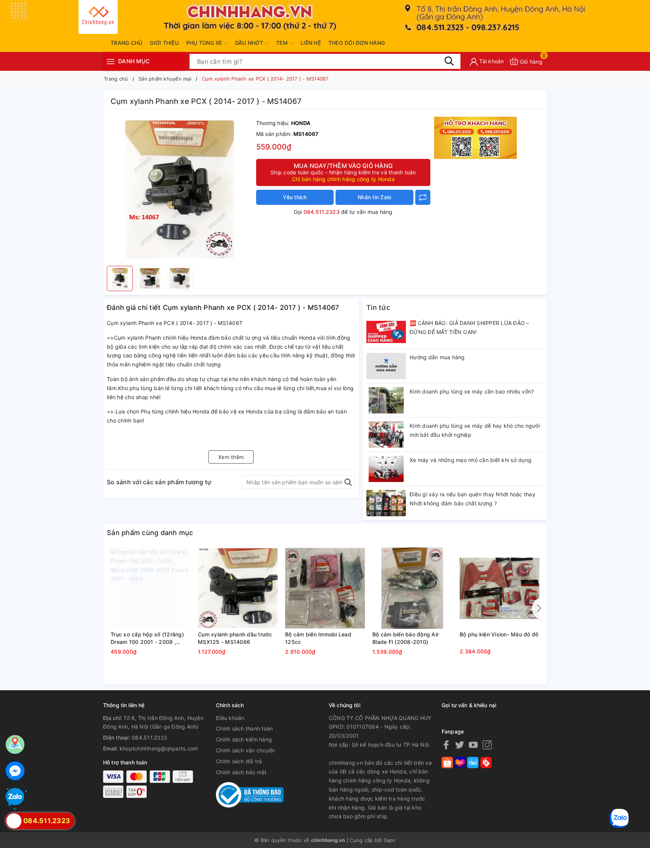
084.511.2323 (322, 212)
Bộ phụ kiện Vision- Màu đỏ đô (499, 634)
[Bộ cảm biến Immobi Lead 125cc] (325, 588)
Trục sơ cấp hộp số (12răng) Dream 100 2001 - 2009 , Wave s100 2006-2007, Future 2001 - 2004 (150, 638)
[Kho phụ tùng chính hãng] (475, 137)
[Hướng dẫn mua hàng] (386, 366)
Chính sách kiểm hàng (244, 739)
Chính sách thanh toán (244, 728)
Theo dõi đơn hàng (356, 43)
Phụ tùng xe (205, 43)
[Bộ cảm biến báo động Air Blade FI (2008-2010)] (412, 588)
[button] (537, 608)
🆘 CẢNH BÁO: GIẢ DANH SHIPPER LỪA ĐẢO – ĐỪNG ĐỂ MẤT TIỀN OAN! (469, 327)
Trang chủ (126, 43)
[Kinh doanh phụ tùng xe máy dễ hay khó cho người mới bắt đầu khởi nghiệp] (386, 434)
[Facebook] (446, 744)
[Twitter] (459, 744)
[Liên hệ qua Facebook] (15, 770)
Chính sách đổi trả (239, 761)
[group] (180, 189)
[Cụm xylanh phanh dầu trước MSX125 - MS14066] (238, 588)
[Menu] (110, 61)
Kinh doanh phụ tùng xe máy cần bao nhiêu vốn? (472, 391)
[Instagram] (487, 744)
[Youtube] (473, 744)
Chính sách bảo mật (241, 772)
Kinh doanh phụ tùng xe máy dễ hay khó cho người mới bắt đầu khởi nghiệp (475, 430)
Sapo (390, 840)
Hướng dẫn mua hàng (437, 357)
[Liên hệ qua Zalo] (15, 797)
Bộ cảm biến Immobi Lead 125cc (318, 638)
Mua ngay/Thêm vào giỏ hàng (343, 172)
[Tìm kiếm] (449, 61)
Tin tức (378, 307)
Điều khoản (230, 718)
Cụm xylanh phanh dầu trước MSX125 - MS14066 (235, 638)
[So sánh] (422, 197)
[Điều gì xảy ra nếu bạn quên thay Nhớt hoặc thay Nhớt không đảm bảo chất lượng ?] (386, 503)
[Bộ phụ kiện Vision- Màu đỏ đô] (499, 588)
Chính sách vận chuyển (245, 750)
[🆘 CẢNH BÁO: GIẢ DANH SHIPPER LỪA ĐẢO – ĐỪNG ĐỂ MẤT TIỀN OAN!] (386, 332)
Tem (282, 43)
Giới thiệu (164, 43)
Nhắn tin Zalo (374, 197)
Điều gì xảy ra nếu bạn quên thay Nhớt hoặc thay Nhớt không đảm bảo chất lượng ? (472, 498)
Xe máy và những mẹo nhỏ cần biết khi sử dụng (471, 460)
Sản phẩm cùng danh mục (150, 533)
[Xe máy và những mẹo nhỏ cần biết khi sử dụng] (386, 469)
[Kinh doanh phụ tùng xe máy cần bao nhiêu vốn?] (386, 400)
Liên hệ (311, 43)
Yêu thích (295, 197)
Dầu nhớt (250, 43)
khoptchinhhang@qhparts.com (159, 748)
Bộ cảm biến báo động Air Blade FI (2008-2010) (405, 638)
